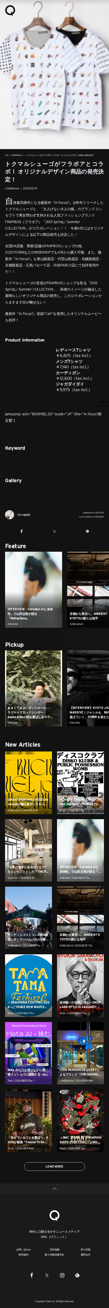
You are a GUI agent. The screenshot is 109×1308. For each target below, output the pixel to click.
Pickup (14, 644)
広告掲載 (55, 1249)
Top (6, 155)
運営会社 (85, 1254)
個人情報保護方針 (54, 1254)
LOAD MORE (54, 1166)
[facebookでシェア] (21, 531)
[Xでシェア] (54, 531)
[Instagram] (62, 1275)
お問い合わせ (23, 1249)
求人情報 (85, 1249)
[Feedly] (77, 1275)
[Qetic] (10, 10)
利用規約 (23, 1254)
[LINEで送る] (87, 531)
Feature (15, 546)
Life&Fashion (17, 155)
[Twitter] (47, 1275)
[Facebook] (31, 1275)
